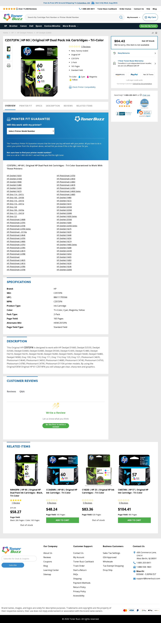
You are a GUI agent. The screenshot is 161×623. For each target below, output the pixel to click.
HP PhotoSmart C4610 (16, 263)
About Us (47, 553)
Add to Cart (62, 520)
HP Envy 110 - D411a (15, 204)
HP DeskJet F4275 (64, 229)
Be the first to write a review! (56, 425)
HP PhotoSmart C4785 (16, 247)
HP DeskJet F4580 (14, 182)
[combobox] (75, 17)
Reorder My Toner (148, 26)
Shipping (77, 578)
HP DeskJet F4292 (64, 254)
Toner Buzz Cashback (107, 9)
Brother (13, 26)
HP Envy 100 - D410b (15, 197)
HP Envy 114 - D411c (15, 194)
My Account (132, 17)
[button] (144, 113)
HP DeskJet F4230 (64, 263)
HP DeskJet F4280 (64, 222)
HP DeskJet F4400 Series (67, 244)
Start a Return (80, 570)
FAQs (75, 574)
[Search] (121, 17)
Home (5, 32)
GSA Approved (109, 557)
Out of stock (26, 525)
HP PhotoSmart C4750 (66, 175)
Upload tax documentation (142, 84)
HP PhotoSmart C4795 (16, 222)
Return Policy (79, 587)
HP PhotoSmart (13, 257)
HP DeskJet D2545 (64, 251)
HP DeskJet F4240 (64, 266)
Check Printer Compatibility (84, 87)
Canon (23, 26)
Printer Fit (25, 106)
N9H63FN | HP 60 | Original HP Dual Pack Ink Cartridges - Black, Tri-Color (26, 492)
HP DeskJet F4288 (64, 247)
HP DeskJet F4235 (64, 232)
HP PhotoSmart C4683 (66, 182)
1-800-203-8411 (143, 562)
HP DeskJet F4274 (64, 241)
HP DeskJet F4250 (64, 238)
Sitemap (47, 574)
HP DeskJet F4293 (14, 175)
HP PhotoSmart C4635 (16, 260)
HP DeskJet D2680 (64, 213)
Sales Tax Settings (111, 553)
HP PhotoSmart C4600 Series (69, 191)
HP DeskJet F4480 (64, 197)
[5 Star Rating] (124, 103)
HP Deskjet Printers (25, 32)
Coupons (47, 561)
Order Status (125, 9)
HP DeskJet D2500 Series (67, 226)
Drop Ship (107, 570)
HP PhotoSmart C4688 (16, 219)
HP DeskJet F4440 (64, 235)
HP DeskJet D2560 (64, 210)
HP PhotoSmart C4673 (16, 251)
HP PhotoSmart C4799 (16, 238)
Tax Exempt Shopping (113, 565)
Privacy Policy (79, 591)
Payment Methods (81, 583)
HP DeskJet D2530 (64, 207)
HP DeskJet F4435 (64, 257)
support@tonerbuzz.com (148, 578)
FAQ (148, 9)
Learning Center (51, 570)
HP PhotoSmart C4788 (16, 254)
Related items (84, 106)
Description (53, 106)
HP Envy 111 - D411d (15, 213)
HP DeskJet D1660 (14, 179)
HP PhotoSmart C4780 (16, 266)
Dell (31, 26)
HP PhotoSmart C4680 (16, 241)
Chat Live (146, 95)
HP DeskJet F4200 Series (67, 216)
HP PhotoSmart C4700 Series (19, 229)
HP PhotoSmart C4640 (16, 235)
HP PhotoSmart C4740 (16, 226)
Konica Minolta (52, 26)
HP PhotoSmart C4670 (66, 185)
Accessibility (78, 595)
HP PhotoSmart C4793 (16, 244)
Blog (155, 9)
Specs (39, 106)
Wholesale (108, 561)
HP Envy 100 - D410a (15, 210)
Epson (39, 26)
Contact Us (139, 9)
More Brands (69, 26)
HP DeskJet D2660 (43, 32)
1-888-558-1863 (143, 567)
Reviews (68, 106)
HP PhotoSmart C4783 (66, 188)
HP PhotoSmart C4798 (16, 269)
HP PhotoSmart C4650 (66, 179)
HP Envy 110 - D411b (15, 200)
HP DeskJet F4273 (14, 191)
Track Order (79, 565)
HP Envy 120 (12, 207)
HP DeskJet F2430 (14, 188)
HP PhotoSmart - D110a (17, 232)
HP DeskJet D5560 (64, 219)
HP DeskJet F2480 (14, 185)
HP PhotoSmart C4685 (66, 194)
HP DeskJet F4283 (64, 260)
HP (5, 26)
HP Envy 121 (12, 216)
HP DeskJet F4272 (64, 200)
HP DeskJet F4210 (64, 204)
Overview (10, 105)
